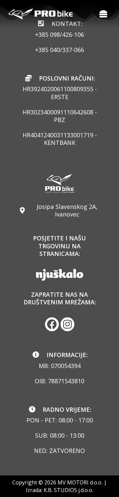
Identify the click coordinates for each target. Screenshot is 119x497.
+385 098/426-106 (59, 34)
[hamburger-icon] (103, 14)
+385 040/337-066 (59, 50)
